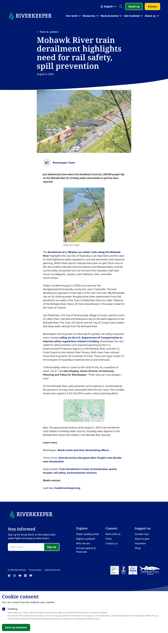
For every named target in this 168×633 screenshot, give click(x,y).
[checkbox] (3, 608)
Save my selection (16, 627)
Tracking (12, 609)
